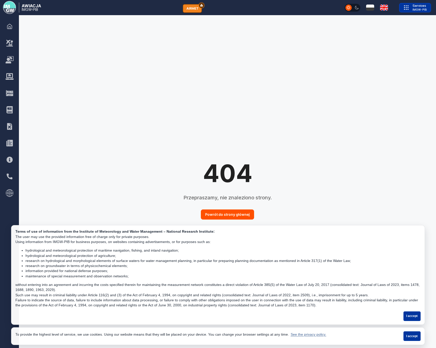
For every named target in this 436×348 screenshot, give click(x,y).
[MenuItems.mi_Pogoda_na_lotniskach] (9, 43)
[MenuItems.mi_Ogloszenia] (9, 143)
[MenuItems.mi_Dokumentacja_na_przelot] (9, 126)
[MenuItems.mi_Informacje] (9, 159)
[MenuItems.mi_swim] (9, 193)
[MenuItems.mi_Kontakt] (9, 176)
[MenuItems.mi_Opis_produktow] (9, 109)
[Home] (9, 26)
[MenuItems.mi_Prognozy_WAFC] (9, 93)
